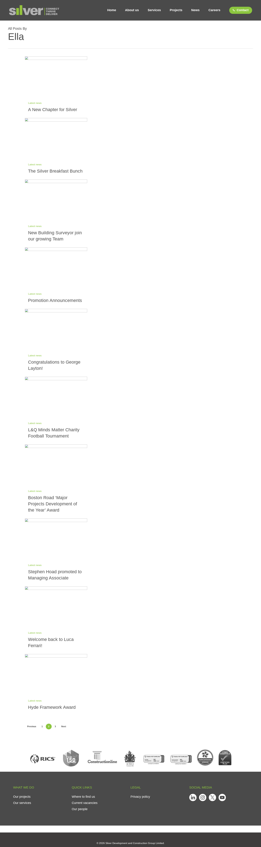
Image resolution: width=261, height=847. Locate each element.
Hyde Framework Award (52, 707)
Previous (31, 726)
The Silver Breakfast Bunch (55, 171)
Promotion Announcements (55, 300)
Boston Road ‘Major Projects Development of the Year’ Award (52, 503)
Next (63, 726)
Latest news (35, 103)
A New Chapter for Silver (52, 109)
